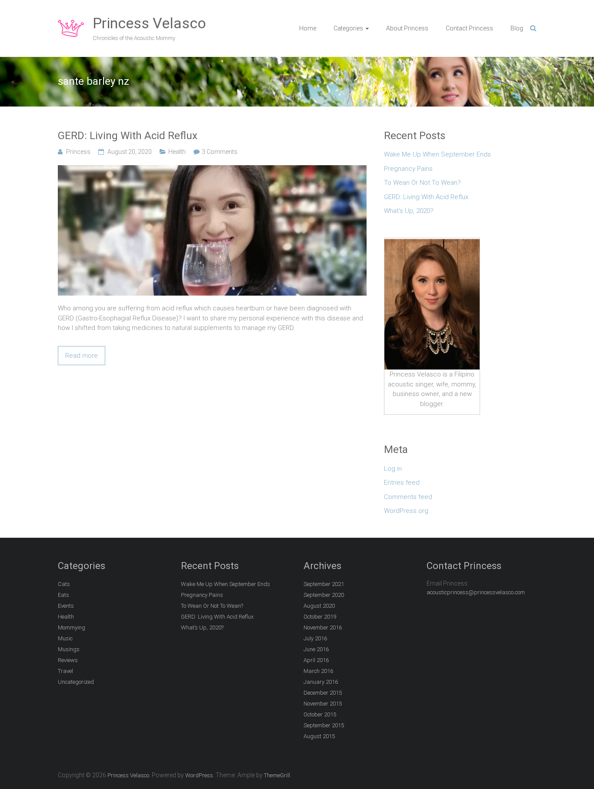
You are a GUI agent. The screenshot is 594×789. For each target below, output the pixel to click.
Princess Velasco (149, 23)
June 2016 (316, 649)
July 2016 (315, 638)
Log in (393, 469)
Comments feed (408, 497)
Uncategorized (76, 682)
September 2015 (324, 725)
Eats (63, 595)
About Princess (407, 28)
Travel (65, 671)
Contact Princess (469, 28)
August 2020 (319, 606)
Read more (81, 356)
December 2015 (323, 692)
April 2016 (316, 660)
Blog (517, 28)
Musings (69, 649)
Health (177, 151)
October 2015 (320, 714)
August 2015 (319, 736)
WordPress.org (406, 511)
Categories (348, 28)
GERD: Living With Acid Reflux (127, 136)
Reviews (68, 660)
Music (65, 638)
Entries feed (402, 482)
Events (66, 606)
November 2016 (323, 627)
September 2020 (324, 595)
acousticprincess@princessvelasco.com (476, 592)
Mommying (71, 627)
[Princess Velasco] (71, 20)
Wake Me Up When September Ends (437, 154)
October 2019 (320, 616)
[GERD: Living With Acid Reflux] (212, 170)
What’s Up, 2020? (409, 211)
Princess (78, 151)
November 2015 (323, 703)
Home (307, 28)
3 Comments (219, 151)
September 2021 (324, 584)
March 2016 (318, 671)
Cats (64, 584)
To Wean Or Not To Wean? (422, 182)
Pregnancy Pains (408, 169)
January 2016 (321, 682)
